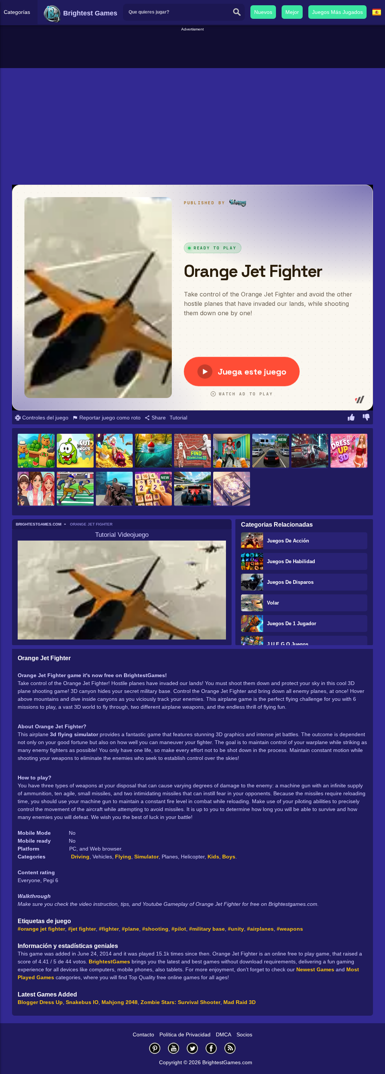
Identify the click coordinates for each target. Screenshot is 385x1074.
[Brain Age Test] (231, 489)
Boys (228, 857)
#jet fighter (82, 929)
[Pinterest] (155, 1048)
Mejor (292, 12)
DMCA (223, 1034)
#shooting (155, 929)
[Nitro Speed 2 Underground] (309, 451)
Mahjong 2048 (120, 1002)
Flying (123, 857)
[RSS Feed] (230, 1048)
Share (158, 418)
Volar (273, 603)
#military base (207, 929)
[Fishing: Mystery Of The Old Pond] (153, 451)
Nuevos (263, 12)
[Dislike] (366, 418)
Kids (213, 857)
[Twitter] (192, 1048)
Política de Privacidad (185, 1034)
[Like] (351, 418)
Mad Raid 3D (239, 1002)
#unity (236, 929)
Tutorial (178, 418)
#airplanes (260, 929)
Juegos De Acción (288, 541)
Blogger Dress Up (40, 1002)
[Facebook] (211, 1048)
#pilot (178, 929)
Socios (244, 1034)
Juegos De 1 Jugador (291, 623)
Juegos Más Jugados (337, 12)
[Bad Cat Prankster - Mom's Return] (231, 451)
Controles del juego (44, 418)
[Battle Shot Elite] (114, 489)
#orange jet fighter (41, 929)
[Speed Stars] (75, 489)
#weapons (290, 929)
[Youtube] (173, 1048)
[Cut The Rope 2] (75, 451)
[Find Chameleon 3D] (192, 451)
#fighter (109, 929)
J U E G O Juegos (287, 644)
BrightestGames (109, 962)
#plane (130, 929)
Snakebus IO (82, 1002)
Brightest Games (89, 13)
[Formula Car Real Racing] (192, 489)
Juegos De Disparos (290, 582)
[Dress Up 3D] (348, 451)
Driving (80, 857)
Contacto (143, 1034)
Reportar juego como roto (109, 418)
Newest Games (315, 969)
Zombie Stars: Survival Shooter (180, 1002)
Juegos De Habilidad (291, 561)
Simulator (146, 857)
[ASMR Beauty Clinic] (36, 489)
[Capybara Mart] (36, 451)
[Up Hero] (114, 451)
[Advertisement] (192, 49)
